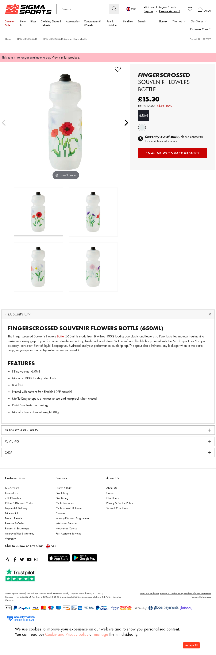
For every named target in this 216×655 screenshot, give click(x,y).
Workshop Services (66, 523)
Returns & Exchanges (17, 528)
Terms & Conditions (117, 508)
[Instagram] (36, 559)
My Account (12, 488)
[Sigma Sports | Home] (28, 9)
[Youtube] (29, 559)
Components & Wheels (92, 23)
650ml (143, 115)
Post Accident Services (68, 533)
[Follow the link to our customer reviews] (25, 575)
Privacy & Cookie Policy (119, 503)
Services (61, 478)
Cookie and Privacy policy (66, 634)
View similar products (65, 57)
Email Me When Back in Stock (173, 153)
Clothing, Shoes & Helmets (51, 23)
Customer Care (15, 478)
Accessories (73, 21)
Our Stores (112, 498)
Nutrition (128, 21)
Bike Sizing (62, 498)
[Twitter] (21, 559)
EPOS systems (111, 597)
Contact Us (11, 493)
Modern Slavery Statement (197, 593)
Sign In (148, 11)
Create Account (169, 11)
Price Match (12, 513)
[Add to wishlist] (118, 69)
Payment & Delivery (16, 508)
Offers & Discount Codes (19, 503)
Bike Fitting (62, 493)
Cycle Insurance (65, 503)
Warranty (10, 538)
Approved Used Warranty (19, 533)
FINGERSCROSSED (27, 39)
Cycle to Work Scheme (69, 508)
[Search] (114, 9)
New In (23, 23)
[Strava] (7, 559)
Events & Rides (64, 488)
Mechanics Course (66, 528)
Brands (142, 21)
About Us (112, 478)
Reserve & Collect (15, 523)
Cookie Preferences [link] (201, 597)
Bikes (33, 21)
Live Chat (36, 546)
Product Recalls (13, 518)
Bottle (60, 336)
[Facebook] (14, 559)
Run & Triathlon (112, 23)
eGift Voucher (13, 498)
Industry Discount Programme (72, 518)
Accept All (191, 645)
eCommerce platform (90, 597)
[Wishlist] (190, 9)
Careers (110, 493)
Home (8, 39)
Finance (60, 513)
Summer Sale (10, 23)
